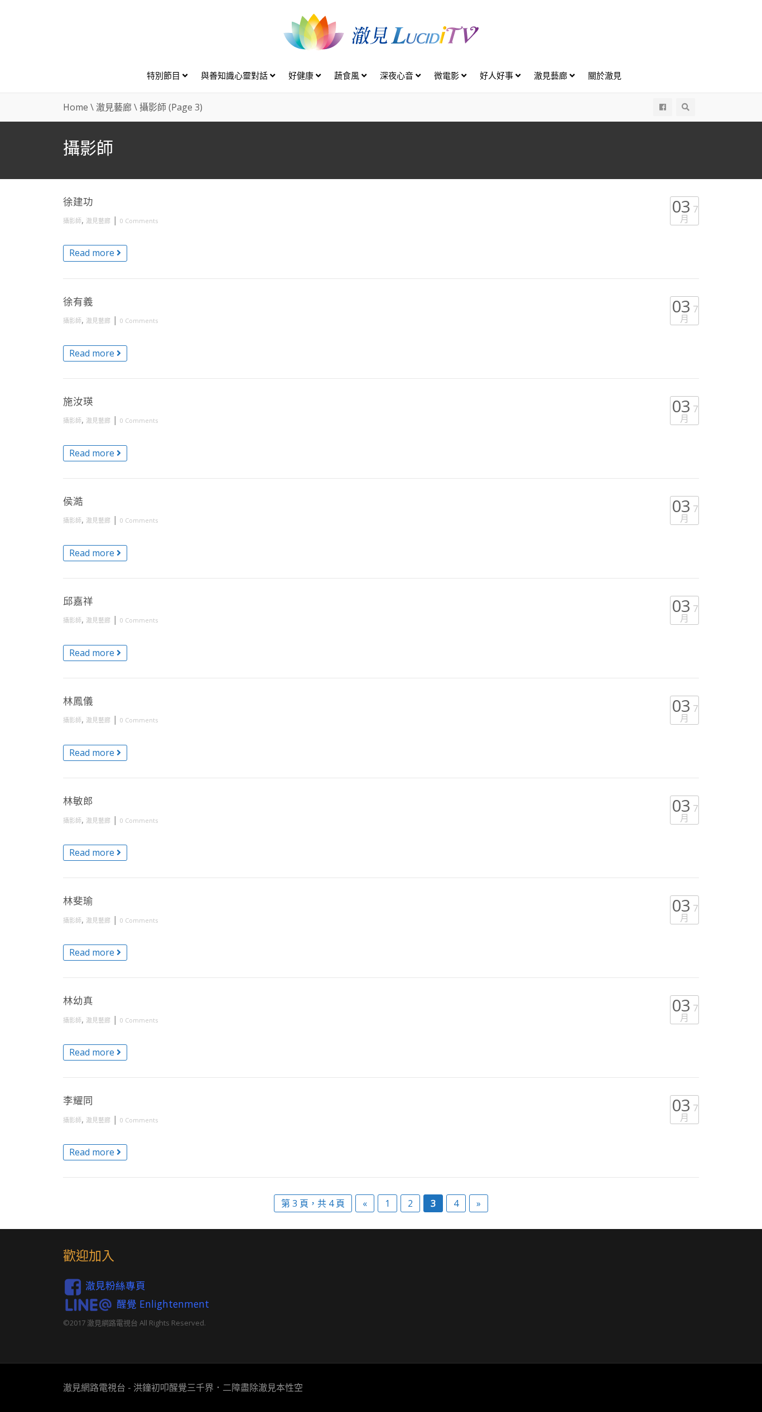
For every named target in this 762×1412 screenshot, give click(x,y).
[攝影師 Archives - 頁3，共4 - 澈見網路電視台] (381, 31)
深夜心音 (398, 75)
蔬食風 (347, 75)
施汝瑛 (78, 401)
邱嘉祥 (78, 601)
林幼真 (78, 1000)
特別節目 (164, 75)
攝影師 (72, 220)
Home (75, 107)
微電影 (447, 75)
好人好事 (497, 75)
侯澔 (73, 501)
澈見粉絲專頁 (115, 1285)
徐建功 (78, 201)
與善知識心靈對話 (235, 75)
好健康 (302, 75)
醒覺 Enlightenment (163, 1303)
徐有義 (78, 301)
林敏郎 (78, 800)
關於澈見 (604, 75)
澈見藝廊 (552, 75)
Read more (93, 253)
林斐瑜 (78, 900)
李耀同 (78, 1100)
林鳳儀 (78, 700)
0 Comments (139, 220)
